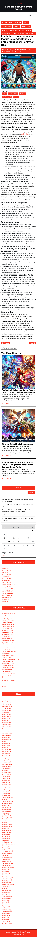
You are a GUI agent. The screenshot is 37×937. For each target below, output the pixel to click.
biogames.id (6, 783)
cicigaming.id (6, 814)
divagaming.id (6, 702)
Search (18, 488)
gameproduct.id (7, 826)
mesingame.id (6, 751)
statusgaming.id (7, 896)
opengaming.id (6, 762)
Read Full (6, 404)
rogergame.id (6, 836)
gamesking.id (6, 901)
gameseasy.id (6, 898)
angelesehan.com (7, 632)
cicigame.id (5, 840)
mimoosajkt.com (7, 645)
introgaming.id (6, 787)
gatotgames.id (6, 809)
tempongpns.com (7, 618)
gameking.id (6, 915)
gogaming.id (6, 888)
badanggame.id (7, 843)
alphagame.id (6, 838)
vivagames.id (6, 731)
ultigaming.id (6, 892)
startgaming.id (6, 710)
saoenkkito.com (7, 622)
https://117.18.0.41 (7, 583)
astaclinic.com (6, 672)
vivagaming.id (6, 708)
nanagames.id (6, 861)
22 (28, 541)
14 (23, 538)
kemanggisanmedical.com (10, 659)
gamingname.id (7, 880)
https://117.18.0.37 (7, 591)
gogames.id (5, 905)
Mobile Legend (26, 26)
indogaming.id (6, 704)
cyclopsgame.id (7, 865)
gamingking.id (6, 882)
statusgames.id (7, 911)
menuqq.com (6, 601)
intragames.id (6, 785)
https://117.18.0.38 (7, 587)
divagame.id (6, 756)
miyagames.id (6, 807)
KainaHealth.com (7, 665)
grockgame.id (6, 774)
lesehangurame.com (8, 614)
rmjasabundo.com (7, 643)
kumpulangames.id (8, 797)
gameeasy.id (6, 913)
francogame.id (6, 832)
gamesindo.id (6, 718)
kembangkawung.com (9, 647)
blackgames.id (6, 812)
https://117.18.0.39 (7, 574)
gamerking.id (6, 872)
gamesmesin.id (6, 716)
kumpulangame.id (7, 801)
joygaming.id (6, 859)
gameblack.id (6, 834)
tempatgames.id (7, 789)
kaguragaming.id (7, 878)
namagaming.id (7, 706)
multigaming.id (6, 894)
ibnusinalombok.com (8, 674)
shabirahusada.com (8, 667)
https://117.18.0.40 (7, 595)
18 (9, 541)
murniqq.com (6, 599)
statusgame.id (6, 712)
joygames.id (6, 849)
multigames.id (6, 909)
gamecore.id (6, 737)
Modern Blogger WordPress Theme (17, 932)
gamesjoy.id (6, 847)
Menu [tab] (31, 15)
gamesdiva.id (6, 720)
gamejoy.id (5, 869)
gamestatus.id (6, 917)
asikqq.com (5, 568)
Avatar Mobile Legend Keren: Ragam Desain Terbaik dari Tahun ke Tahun (18, 391)
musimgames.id (7, 733)
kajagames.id (6, 855)
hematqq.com (6, 597)
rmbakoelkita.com (8, 630)
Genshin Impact (6, 26)
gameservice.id (7, 824)
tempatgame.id (7, 803)
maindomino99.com (8, 585)
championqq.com (7, 593)
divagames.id (6, 729)
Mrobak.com (6, 636)
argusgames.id (6, 766)
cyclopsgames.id (7, 851)
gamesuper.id (6, 745)
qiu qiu (4, 686)
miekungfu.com (7, 638)
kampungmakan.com (8, 626)
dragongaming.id (7, 890)
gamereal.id (5, 822)
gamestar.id (5, 747)
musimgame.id (6, 749)
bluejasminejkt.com (8, 634)
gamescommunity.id (8, 845)
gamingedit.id (6, 816)
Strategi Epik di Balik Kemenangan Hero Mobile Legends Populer (17, 445)
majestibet (24, 134)
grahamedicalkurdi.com (9, 676)
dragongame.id (7, 923)
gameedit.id (5, 828)
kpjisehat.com (6, 653)
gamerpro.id (6, 874)
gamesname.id (6, 903)
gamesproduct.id (7, 805)
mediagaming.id (7, 857)
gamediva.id (6, 743)
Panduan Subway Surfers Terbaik (18, 8)
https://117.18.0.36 (7, 570)
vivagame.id (6, 754)
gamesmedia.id (7, 853)
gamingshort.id (7, 818)
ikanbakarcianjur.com (9, 651)
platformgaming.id (8, 884)
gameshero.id (6, 714)
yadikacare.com (7, 670)
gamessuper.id (6, 722)
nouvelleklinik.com (8, 663)
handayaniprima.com (8, 624)
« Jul (3, 556)
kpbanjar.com (6, 657)
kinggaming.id (6, 886)
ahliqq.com (5, 572)
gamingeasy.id (6, 876)
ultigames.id (6, 907)
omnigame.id (6, 795)
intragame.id (6, 793)
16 (33, 538)
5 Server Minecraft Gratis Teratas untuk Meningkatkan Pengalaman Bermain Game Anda (17, 464)
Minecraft (16, 26)
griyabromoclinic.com (9, 680)
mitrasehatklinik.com (8, 655)
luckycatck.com (7, 628)
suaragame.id (6, 791)
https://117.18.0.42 (7, 578)
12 (14, 538)
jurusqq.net (5, 576)
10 (4, 538)
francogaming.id (7, 820)
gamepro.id (5, 919)
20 (18, 541)
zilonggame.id (6, 768)
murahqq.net (6, 580)
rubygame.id (6, 770)
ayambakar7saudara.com (10, 616)
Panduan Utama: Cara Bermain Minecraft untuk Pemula (17, 515)
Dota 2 (26, 22)
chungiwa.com (6, 649)
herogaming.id (6, 700)
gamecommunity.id (8, 867)
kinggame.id (6, 921)
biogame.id (5, 799)
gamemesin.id (6, 739)
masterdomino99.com (9, 589)
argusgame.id (6, 772)
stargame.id (5, 760)
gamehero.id (6, 741)
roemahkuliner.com (8, 620)
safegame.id (6, 778)
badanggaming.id (7, 830)
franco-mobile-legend (10, 348)
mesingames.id (6, 727)
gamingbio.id (6, 780)
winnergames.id (7, 764)
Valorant (4, 30)
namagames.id (6, 735)
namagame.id (6, 758)
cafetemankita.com (8, 641)
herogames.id (6, 725)
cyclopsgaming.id (7, 863)
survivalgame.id (7, 776)
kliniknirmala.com (7, 661)
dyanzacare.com (7, 678)
